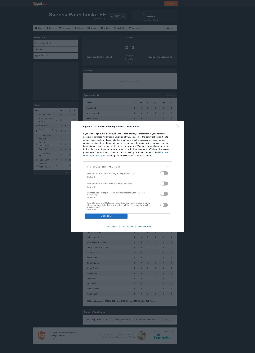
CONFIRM (106, 216)
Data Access (127, 226)
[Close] (178, 127)
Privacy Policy (144, 226)
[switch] (164, 173)
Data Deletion (110, 226)
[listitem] (127, 166)
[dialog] (127, 176)
